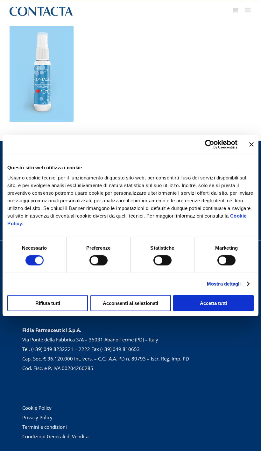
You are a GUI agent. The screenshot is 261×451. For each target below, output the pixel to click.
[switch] (98, 260)
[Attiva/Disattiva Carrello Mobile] (235, 10)
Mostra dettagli (224, 283)
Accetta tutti (213, 303)
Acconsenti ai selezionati (130, 303)
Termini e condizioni (44, 427)
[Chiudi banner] (251, 144)
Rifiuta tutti (47, 303)
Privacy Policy (37, 417)
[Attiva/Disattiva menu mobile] (248, 10)
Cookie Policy (37, 408)
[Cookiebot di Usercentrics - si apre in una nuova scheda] (209, 144)
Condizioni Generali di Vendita (55, 436)
